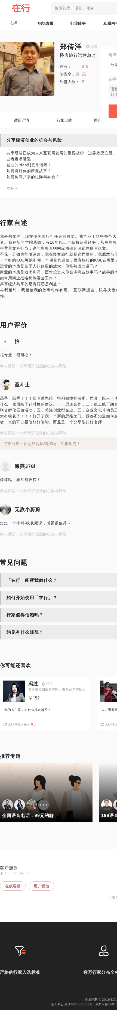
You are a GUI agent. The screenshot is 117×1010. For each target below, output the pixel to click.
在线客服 (13, 886)
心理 (14, 23)
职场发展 (46, 23)
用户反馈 (42, 886)
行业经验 (78, 23)
